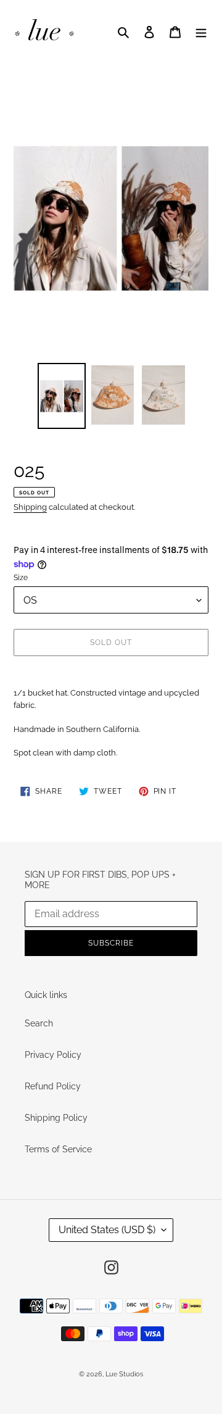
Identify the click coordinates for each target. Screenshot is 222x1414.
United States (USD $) (107, 1230)
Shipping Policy (56, 1118)
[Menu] (201, 31)
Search (39, 1023)
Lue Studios (124, 1374)
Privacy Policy (53, 1055)
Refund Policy (53, 1086)
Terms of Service (58, 1149)
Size (21, 577)
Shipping (30, 507)
